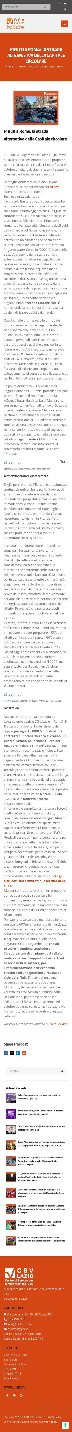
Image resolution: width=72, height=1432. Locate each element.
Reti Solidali (59, 1023)
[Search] (45, 7)
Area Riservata (11, 1378)
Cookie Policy (11, 1421)
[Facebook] (59, 3)
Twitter (12, 1053)
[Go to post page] (11, 1098)
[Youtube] (65, 3)
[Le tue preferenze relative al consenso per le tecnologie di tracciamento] (65, 1425)
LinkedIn (18, 1053)
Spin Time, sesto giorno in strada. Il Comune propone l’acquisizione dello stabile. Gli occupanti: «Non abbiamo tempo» (40, 1161)
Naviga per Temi (12, 1373)
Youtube (14, 1395)
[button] (64, 23)
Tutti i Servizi (10, 1359)
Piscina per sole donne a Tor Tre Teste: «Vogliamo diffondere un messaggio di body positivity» (39, 1223)
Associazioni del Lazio (15, 1355)
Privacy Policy (54, 1417)
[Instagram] (65, 9)
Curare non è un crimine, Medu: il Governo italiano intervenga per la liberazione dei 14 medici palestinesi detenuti (41, 1193)
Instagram (21, 1395)
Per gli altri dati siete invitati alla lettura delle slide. (35, 880)
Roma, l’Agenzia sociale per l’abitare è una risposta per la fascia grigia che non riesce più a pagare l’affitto (41, 1143)
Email (24, 1053)
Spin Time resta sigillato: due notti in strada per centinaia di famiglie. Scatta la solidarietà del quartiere (41, 1239)
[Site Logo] (15, 24)
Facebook (6, 1053)
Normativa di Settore (15, 1364)
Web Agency (50, 1421)
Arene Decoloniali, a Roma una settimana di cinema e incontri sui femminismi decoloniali (40, 1112)
